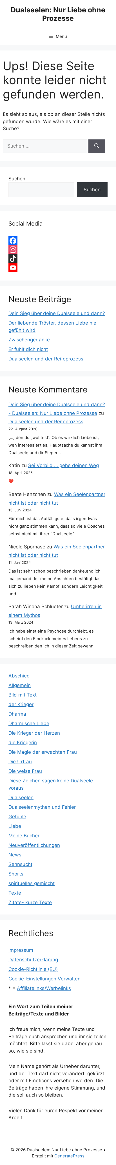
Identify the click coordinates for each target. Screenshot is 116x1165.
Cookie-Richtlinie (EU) (33, 969)
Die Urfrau (20, 761)
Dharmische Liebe (28, 723)
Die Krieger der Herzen (34, 733)
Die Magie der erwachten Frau (42, 752)
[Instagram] (58, 249)
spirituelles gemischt (31, 883)
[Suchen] (96, 146)
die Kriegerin (22, 742)
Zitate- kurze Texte (30, 902)
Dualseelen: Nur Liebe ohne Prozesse (58, 14)
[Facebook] (58, 240)
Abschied (19, 676)
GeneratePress (69, 1156)
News (14, 855)
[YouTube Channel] (58, 267)
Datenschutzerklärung (33, 959)
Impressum (20, 950)
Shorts (15, 874)
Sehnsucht (20, 864)
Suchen (16, 178)
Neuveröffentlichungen (34, 845)
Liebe (14, 826)
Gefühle (17, 816)
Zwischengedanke (29, 340)
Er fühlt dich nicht (28, 349)
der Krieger (21, 704)
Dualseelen (21, 797)
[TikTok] (58, 258)
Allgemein (19, 685)
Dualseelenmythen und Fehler (42, 807)
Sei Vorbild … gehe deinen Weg (63, 465)
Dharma (17, 714)
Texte (14, 893)
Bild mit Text (22, 695)
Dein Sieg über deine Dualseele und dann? (56, 313)
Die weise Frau (25, 771)
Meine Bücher (23, 835)
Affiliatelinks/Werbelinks (44, 988)
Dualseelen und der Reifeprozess (45, 359)
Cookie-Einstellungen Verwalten (44, 979)
